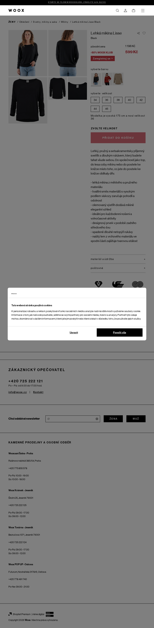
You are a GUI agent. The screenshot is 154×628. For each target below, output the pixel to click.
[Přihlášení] (125, 10)
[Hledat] (117, 10)
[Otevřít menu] (143, 10)
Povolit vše (119, 332)
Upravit (74, 332)
